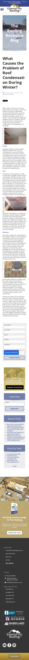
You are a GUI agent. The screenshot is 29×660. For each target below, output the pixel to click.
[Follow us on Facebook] (9, 645)
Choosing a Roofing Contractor (13, 458)
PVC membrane (13, 462)
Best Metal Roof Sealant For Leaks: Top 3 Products (15, 433)
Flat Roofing (12, 455)
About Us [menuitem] (8, 557)
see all (14, 466)
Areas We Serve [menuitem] (10, 553)
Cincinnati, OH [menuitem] (10, 595)
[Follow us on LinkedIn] (14, 645)
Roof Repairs (12, 460)
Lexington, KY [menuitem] (10, 592)
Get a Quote (14, 656)
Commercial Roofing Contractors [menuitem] (15, 550)
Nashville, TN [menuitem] (9, 599)
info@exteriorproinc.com (14, 582)
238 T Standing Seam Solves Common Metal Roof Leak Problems (15, 429)
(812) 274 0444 (11, 576)
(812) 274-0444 (16, 3)
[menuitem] (14, 563)
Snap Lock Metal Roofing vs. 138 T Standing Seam (15, 439)
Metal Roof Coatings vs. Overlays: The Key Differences (16, 436)
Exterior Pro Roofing (8, 94)
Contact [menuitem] (8, 560)
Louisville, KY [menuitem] (9, 589)
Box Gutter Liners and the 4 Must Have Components (15, 425)
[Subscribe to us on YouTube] (4, 645)
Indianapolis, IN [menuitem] (10, 602)
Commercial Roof (13, 454)
